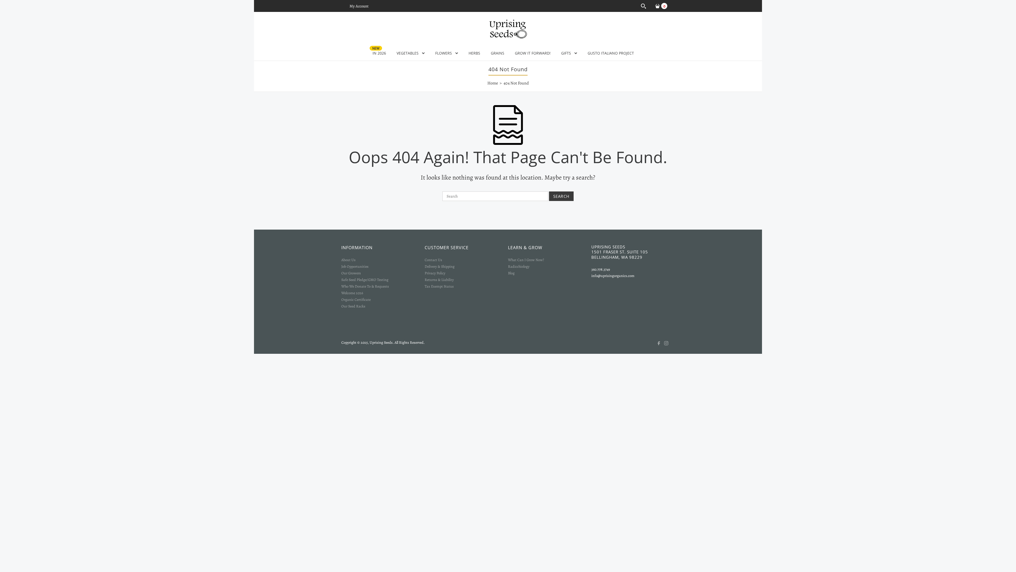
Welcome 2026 (352, 293)
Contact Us (433, 259)
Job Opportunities (355, 266)
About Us (348, 259)
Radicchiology (518, 266)
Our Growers (351, 273)
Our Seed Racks (353, 306)
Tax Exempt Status (439, 286)
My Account (359, 6)
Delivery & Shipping (440, 266)
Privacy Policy (435, 273)
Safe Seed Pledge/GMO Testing (364, 279)
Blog (511, 273)
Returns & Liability (439, 279)
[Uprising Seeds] (508, 28)
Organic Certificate (356, 299)
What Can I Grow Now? (526, 259)
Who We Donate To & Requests (365, 286)
